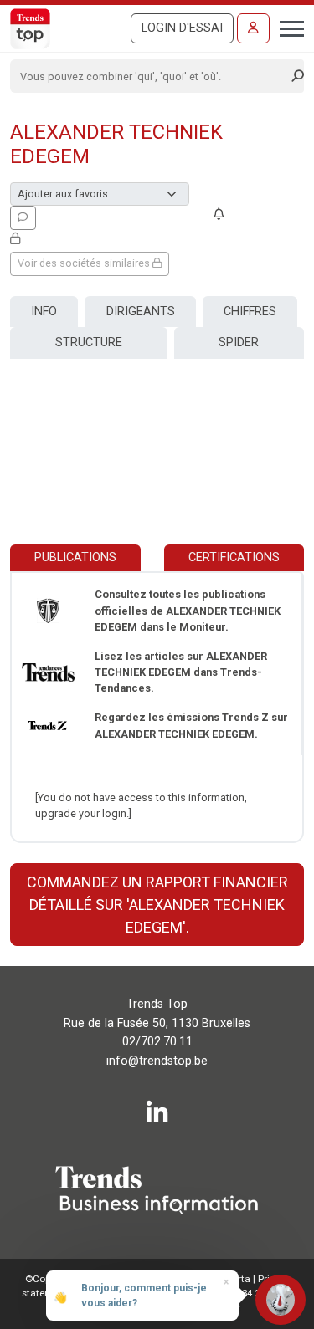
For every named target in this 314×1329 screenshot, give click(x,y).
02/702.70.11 (157, 1042)
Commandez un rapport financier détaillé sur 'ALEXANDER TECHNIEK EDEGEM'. (157, 904)
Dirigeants (140, 311)
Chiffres (250, 311)
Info (44, 311)
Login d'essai (182, 28)
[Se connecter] (253, 28)
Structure (88, 342)
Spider (239, 342)
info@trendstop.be (157, 1061)
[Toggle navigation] (287, 26)
